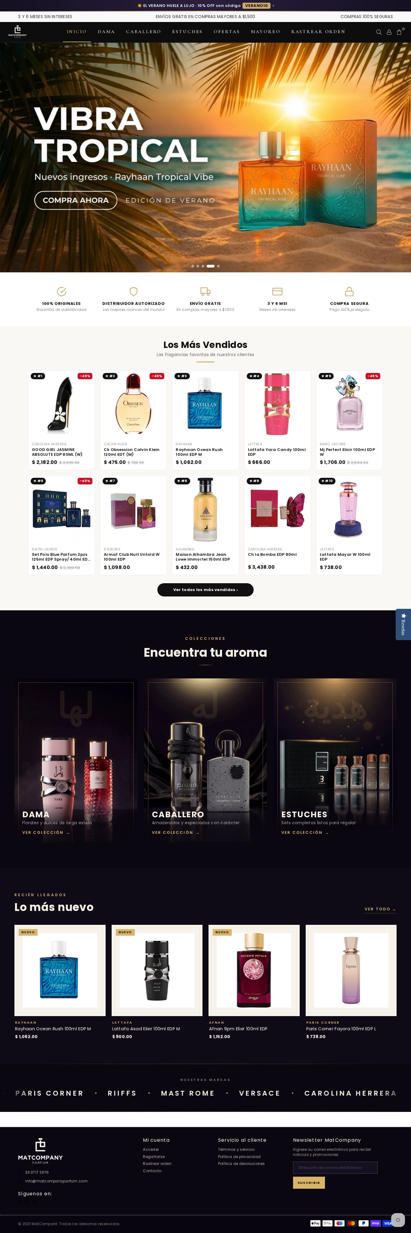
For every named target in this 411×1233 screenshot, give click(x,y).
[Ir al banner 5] (218, 266)
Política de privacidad (239, 1156)
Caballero (143, 32)
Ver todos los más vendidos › (205, 590)
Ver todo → (381, 909)
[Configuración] (389, 31)
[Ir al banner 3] (203, 266)
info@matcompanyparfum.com (56, 1181)
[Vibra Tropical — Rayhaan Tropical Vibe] (205, 157)
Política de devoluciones (241, 1163)
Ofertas (227, 32)
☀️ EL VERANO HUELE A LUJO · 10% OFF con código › (205, 5)
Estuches (187, 32)
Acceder (151, 1149)
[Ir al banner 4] (211, 266)
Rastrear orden (318, 32)
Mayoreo (265, 32)
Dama (107, 32)
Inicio (77, 32)
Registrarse (154, 1156)
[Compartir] (379, 31)
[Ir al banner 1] (192, 266)
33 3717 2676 (37, 1172)
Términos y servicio (236, 1149)
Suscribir (309, 1182)
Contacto (152, 1170)
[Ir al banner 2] (197, 266)
